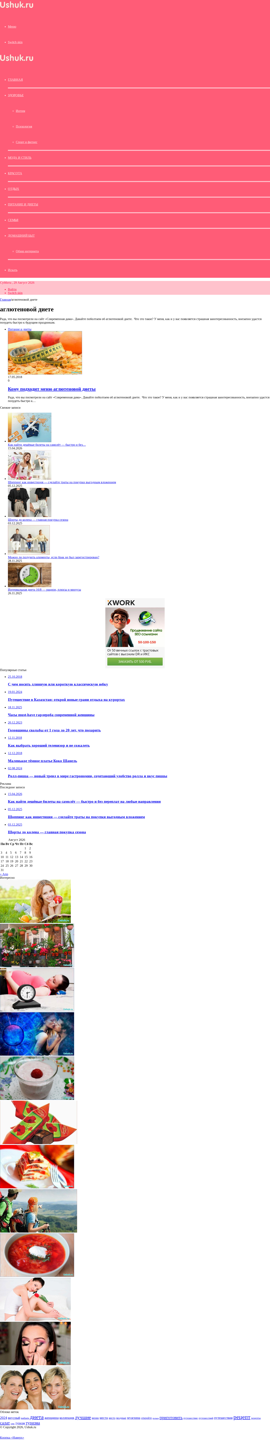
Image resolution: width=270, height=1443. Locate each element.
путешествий (206, 1418)
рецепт (241, 1417)
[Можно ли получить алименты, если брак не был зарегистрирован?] (29, 553)
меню (95, 1418)
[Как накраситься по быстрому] (35, 1364)
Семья (13, 220)
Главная (5, 299)
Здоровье (16, 95)
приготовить (171, 1417)
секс (13, 1423)
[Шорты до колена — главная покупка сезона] (29, 516)
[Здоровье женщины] (35, 1320)
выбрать (25, 1418)
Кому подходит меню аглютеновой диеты (52, 388)
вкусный (14, 1418)
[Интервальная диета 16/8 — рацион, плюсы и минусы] (29, 586)
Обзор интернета (27, 251)
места (104, 1418)
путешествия (223, 1418)
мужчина (133, 1418)
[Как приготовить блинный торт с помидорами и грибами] (37, 1187)
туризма (33, 1422)
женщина (51, 1418)
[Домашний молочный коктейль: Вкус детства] (37, 1098)
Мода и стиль (19, 157)
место (112, 1418)
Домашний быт (21, 235)
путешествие (190, 1418)
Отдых (13, 189)
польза (156, 1418)
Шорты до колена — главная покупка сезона (38, 519)
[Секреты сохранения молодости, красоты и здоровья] (35, 922)
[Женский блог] (16, 7)
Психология (24, 126)
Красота (15, 173)
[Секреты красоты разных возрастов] (35, 1408)
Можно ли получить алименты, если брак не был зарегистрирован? (53, 557)
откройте (146, 1418)
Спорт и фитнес (26, 142)
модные (121, 1418)
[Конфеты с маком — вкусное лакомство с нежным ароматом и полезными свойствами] (38, 1143)
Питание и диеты (23, 204)
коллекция (66, 1418)
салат (5, 1422)
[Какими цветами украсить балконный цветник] (37, 966)
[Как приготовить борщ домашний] (37, 1275)
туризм (20, 1423)
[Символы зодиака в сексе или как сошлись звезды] (37, 1054)
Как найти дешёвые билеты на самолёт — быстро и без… (47, 444)
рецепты (256, 1418)
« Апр (4, 874)
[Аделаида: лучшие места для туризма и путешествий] (38, 1231)
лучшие (83, 1417)
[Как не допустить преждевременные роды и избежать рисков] (37, 1010)
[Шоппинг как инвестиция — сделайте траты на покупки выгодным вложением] (29, 478)
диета (37, 1417)
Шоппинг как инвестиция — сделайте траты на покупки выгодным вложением (62, 482)
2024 (3, 1418)
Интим (20, 111)
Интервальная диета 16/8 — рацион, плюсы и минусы (44, 589)
